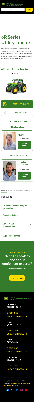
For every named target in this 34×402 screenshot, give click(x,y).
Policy (23, 383)
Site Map (10, 385)
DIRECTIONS (12, 313)
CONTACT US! (17, 278)
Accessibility (16, 385)
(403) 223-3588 (14, 324)
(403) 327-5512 (14, 307)
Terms (5, 385)
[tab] (4, 190)
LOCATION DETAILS (17, 316)
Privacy (27, 383)
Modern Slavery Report (15, 383)
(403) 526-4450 (14, 360)
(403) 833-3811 (14, 342)
